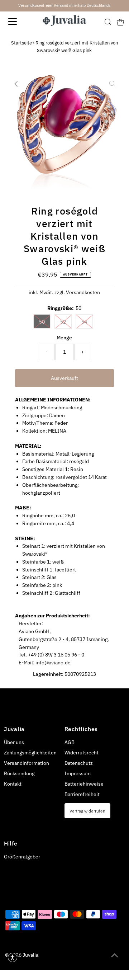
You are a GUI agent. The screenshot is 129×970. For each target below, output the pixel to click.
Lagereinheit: (48, 674)
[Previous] (17, 84)
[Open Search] (107, 21)
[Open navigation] (17, 21)
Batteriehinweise (84, 784)
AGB (69, 742)
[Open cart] (120, 21)
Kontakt (13, 784)
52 (63, 322)
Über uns (14, 742)
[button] (12, 957)
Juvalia (30, 955)
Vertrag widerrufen (87, 811)
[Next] (34, 84)
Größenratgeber (22, 856)
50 (42, 322)
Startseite (21, 43)
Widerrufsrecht (81, 752)
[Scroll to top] (115, 955)
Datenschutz (78, 763)
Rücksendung (19, 773)
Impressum (77, 773)
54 (84, 322)
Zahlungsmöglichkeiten (30, 752)
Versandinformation (26, 763)
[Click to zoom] (112, 84)
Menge (64, 337)
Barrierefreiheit (82, 794)
